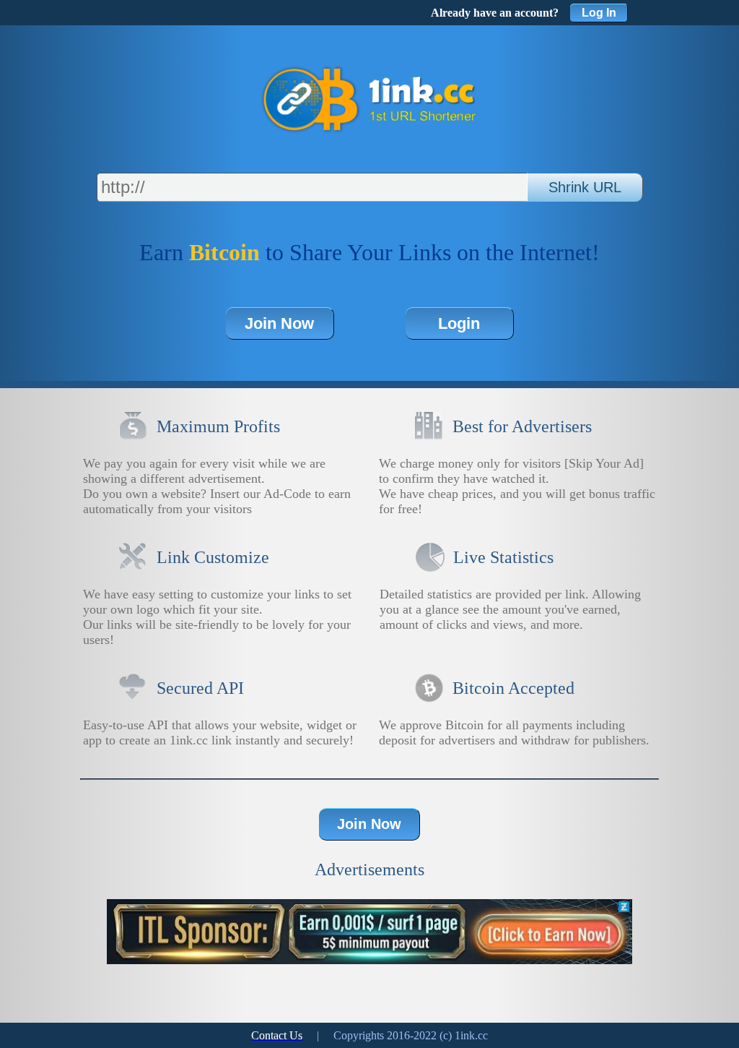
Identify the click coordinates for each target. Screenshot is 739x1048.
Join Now (279, 323)
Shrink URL (584, 187)
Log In (599, 13)
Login (459, 323)
